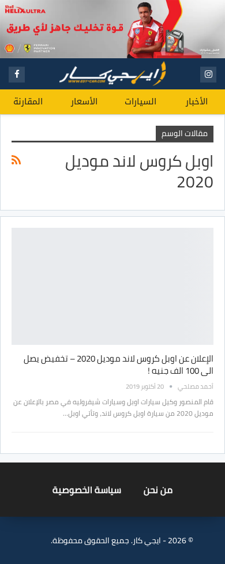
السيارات (140, 101)
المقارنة (28, 101)
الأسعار (84, 101)
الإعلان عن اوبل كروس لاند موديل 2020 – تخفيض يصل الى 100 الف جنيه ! (118, 364)
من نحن (158, 489)
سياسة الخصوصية (86, 489)
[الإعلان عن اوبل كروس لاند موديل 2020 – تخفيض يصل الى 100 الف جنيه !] (112, 286)
